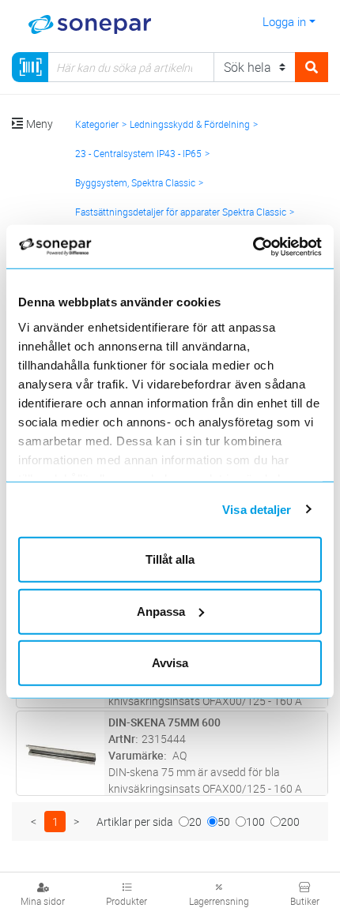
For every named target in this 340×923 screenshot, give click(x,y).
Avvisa (170, 663)
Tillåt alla (170, 559)
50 (223, 821)
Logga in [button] (284, 21)
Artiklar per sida (134, 821)
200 (290, 821)
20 (195, 821)
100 (255, 821)
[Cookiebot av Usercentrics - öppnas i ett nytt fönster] (271, 246)
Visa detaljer (256, 509)
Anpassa (161, 610)
